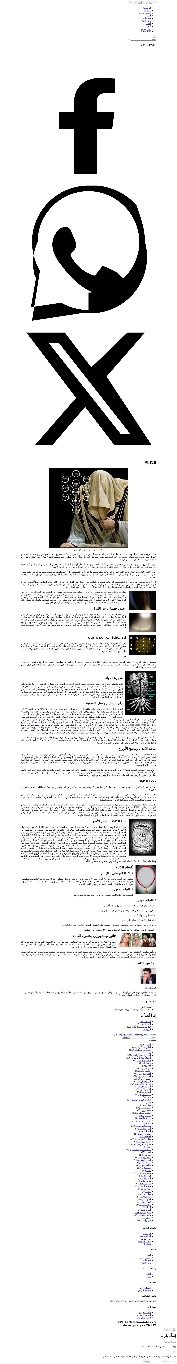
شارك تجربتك (145, 1312)
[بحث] (138, 2)
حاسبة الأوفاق (144, 1290)
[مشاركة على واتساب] (88, 320)
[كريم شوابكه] (148, 983)
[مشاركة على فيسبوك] (88, 184)
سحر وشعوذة (141, 1034)
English (147, 1244)
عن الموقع (146, 1239)
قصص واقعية (145, 1258)
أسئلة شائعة (145, 1236)
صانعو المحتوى (144, 1241)
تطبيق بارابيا (145, 1288)
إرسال (146, 1361)
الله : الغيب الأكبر (143, 1024)
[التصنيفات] (147, 2)
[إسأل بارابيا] (169, 1329)
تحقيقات (147, 1260)
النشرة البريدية (144, 1315)
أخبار (148, 1255)
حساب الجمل (54, 665)
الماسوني (37, 722)
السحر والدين (145, 1021)
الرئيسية (147, 1233)
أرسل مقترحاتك (143, 1318)
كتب (149, 1276)
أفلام (148, 1274)
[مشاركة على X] (88, 456)
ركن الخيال (146, 1263)
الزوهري (147, 1029)
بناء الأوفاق (41, 665)
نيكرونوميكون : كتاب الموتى (138, 1027)
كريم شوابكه (150, 987)
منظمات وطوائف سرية (123, 1034)
